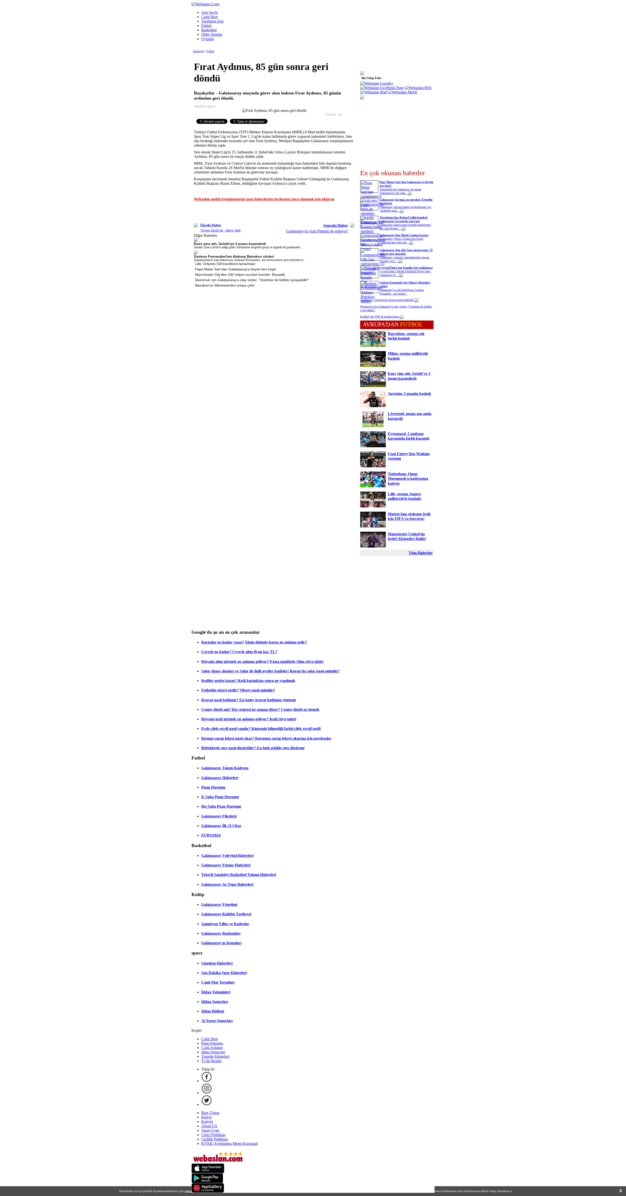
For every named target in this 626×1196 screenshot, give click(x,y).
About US (209, 1126)
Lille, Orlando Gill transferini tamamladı (225, 264)
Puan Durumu (213, 787)
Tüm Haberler (421, 553)
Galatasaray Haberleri (219, 778)
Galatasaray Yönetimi (219, 904)
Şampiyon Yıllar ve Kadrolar (225, 924)
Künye (206, 1117)
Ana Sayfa (209, 12)
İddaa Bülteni (212, 1011)
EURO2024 (211, 835)
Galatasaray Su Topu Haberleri (227, 884)
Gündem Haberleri (217, 963)
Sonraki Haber (335, 225)
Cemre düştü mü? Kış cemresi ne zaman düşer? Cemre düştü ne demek (260, 709)
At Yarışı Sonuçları (217, 1021)
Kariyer (207, 1121)
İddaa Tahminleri (215, 992)
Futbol (206, 25)
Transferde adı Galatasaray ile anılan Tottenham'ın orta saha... (400, 191)
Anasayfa (198, 51)
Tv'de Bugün (211, 1061)
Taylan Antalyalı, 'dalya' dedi (220, 230)
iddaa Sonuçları (213, 1052)
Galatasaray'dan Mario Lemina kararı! (404, 235)
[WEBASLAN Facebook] (206, 1081)
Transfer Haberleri (215, 1056)
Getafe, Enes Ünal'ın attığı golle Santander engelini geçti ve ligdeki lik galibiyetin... (248, 247)
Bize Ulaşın (210, 1113)
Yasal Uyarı (210, 1130)
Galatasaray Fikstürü (219, 816)
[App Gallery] (207, 1191)
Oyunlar (207, 39)
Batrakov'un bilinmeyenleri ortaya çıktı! (225, 285)
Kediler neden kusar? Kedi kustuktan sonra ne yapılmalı (248, 680)
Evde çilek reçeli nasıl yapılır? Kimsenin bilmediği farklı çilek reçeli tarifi (261, 728)
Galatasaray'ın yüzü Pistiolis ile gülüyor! (317, 231)
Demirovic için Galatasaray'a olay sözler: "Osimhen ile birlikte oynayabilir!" (252, 280)
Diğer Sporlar (211, 34)
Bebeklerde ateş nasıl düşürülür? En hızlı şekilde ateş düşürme (253, 748)
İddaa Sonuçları (214, 1002)
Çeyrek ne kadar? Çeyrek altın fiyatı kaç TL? (239, 652)
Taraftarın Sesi (212, 21)
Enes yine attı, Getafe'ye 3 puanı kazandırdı (230, 244)
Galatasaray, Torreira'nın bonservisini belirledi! (387, 300)
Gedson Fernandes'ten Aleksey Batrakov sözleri (234, 256)
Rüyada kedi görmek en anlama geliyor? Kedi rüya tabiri (248, 719)
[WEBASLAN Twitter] (206, 1104)
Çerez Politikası (213, 1135)
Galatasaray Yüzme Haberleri (226, 865)
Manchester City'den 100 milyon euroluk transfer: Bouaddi (240, 274)
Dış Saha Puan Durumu (221, 806)
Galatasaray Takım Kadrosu (224, 768)
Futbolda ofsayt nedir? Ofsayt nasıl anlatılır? (238, 690)
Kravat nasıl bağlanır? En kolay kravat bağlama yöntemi (248, 700)
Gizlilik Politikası (214, 1139)
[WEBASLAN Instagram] (206, 1093)
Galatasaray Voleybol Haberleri (227, 855)
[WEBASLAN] (205, 4)
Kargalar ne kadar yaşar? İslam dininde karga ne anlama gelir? (254, 642)
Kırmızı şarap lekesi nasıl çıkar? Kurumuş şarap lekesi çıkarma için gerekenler (266, 738)
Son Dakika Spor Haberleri (224, 973)
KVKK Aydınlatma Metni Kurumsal (229, 1143)
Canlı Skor (209, 17)
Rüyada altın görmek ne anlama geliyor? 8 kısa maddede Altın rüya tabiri (262, 661)
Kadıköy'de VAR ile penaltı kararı (380, 316)
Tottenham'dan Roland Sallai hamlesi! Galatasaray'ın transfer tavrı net (404, 219)
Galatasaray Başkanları (220, 933)
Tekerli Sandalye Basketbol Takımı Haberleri (238, 875)
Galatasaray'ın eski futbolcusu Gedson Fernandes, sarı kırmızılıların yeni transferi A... (249, 260)
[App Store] (207, 1172)
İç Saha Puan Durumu (220, 797)
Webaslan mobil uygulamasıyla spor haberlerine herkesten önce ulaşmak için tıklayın (264, 199)
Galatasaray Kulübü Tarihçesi (226, 914)
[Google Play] (207, 1182)
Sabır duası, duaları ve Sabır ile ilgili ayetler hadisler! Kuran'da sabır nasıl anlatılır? (270, 671)
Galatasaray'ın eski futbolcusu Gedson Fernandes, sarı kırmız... (402, 291)
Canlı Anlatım (212, 1048)
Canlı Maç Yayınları (218, 982)
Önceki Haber (210, 225)
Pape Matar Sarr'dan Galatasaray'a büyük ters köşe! (235, 269)
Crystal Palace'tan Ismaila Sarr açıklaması (406, 267)
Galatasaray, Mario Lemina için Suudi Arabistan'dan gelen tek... (401, 240)
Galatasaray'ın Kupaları (221, 943)
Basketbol (209, 30)
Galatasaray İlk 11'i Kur (221, 826)
